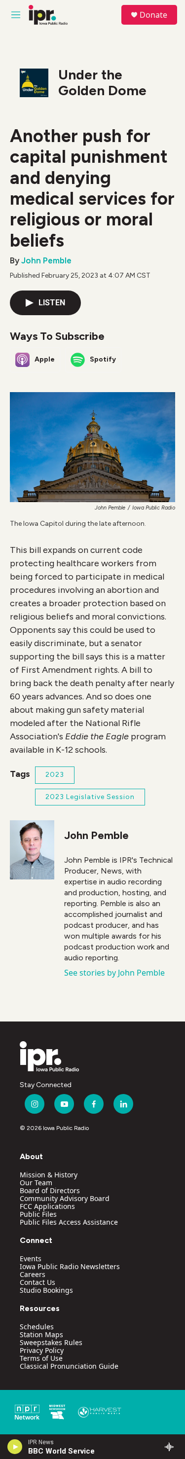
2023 (54, 774)
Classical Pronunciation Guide (69, 1366)
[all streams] (172, 1446)
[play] (15, 1447)
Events (30, 1258)
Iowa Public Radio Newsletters (70, 1266)
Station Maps (41, 1334)
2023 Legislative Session (90, 797)
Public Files (38, 1214)
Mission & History (48, 1174)
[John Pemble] (32, 849)
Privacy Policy (42, 1350)
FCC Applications (47, 1206)
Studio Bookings (46, 1290)
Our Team (36, 1182)
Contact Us (37, 1282)
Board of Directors (50, 1190)
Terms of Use (41, 1358)
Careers (32, 1274)
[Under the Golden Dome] (34, 83)
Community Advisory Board (65, 1198)
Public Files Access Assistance (69, 1222)
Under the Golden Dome (102, 82)
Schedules (37, 1326)
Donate (153, 14)
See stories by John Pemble (114, 972)
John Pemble (46, 260)
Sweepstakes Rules (51, 1342)
